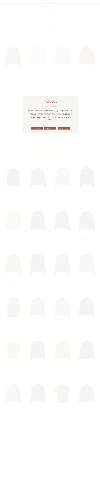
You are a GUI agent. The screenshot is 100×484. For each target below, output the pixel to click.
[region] (50, 115)
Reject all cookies (50, 128)
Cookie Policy (50, 119)
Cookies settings (37, 128)
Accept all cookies (63, 128)
